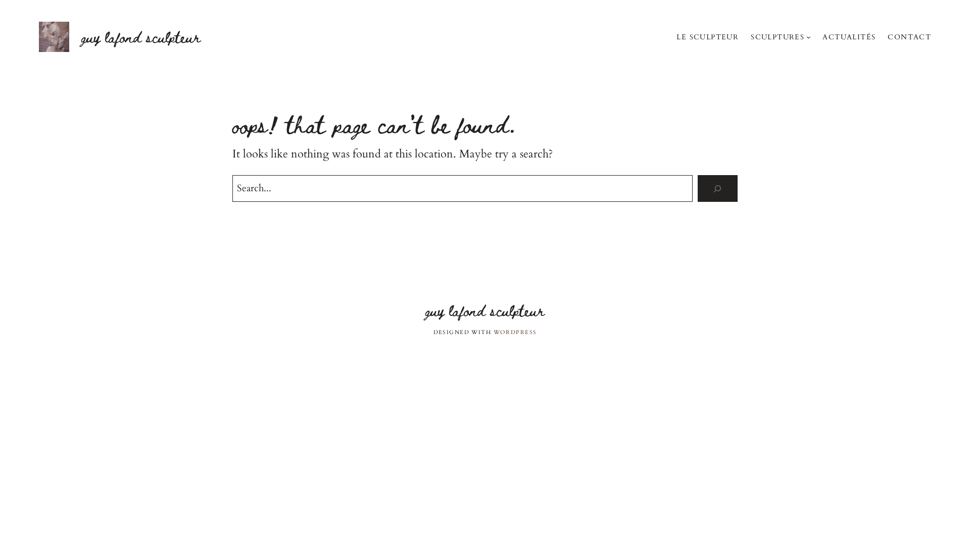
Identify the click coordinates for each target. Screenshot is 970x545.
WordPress (515, 332)
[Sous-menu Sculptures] (808, 37)
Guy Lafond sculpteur (141, 36)
